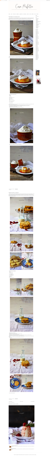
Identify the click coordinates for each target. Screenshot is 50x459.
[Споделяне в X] (16, 398)
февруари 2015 (37, 36)
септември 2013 (37, 44)
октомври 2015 (37, 33)
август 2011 (37, 58)
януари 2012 (37, 55)
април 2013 (37, 46)
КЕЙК (36, 19)
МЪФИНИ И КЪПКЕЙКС (38, 21)
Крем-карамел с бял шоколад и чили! (14, 16)
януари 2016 (37, 32)
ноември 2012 (37, 49)
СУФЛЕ (36, 25)
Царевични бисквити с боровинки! (14, 192)
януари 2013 (37, 48)
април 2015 (37, 35)
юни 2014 (36, 39)
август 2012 (37, 51)
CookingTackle (11, 272)
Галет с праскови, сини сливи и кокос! (14, 445)
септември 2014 (37, 38)
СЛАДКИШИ (37, 24)
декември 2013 (37, 42)
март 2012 (36, 54)
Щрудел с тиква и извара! (13, 448)
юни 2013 (36, 45)
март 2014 (36, 41)
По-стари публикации (32, 401)
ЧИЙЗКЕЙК (37, 27)
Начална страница (21, 401)
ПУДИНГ (37, 22)
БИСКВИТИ (11, 399)
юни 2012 (36, 52)
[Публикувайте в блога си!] (15, 398)
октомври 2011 (37, 57)
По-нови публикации (10, 401)
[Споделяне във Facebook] (16, 398)
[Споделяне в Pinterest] (17, 398)
